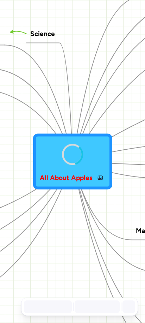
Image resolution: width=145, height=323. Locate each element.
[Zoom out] (80, 306)
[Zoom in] (111, 306)
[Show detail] (128, 306)
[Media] (100, 178)
